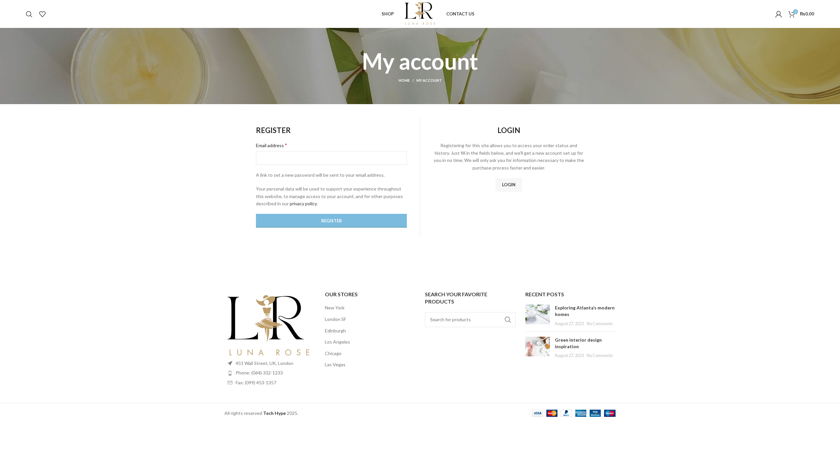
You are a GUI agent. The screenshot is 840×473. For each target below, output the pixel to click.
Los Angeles (337, 342)
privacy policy (303, 203)
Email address (271, 145)
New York (335, 307)
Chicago (333, 353)
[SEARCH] (507, 319)
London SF (335, 319)
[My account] (778, 14)
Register (331, 220)
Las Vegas (335, 364)
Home (404, 80)
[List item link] (270, 372)
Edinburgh (335, 330)
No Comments (600, 323)
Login (508, 184)
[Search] (29, 14)
